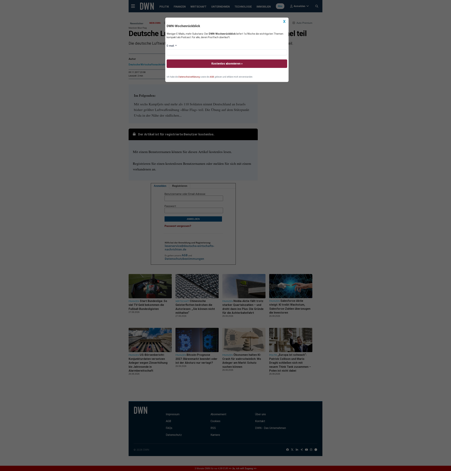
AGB (212, 77)
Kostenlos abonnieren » (227, 63)
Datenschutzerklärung (189, 77)
